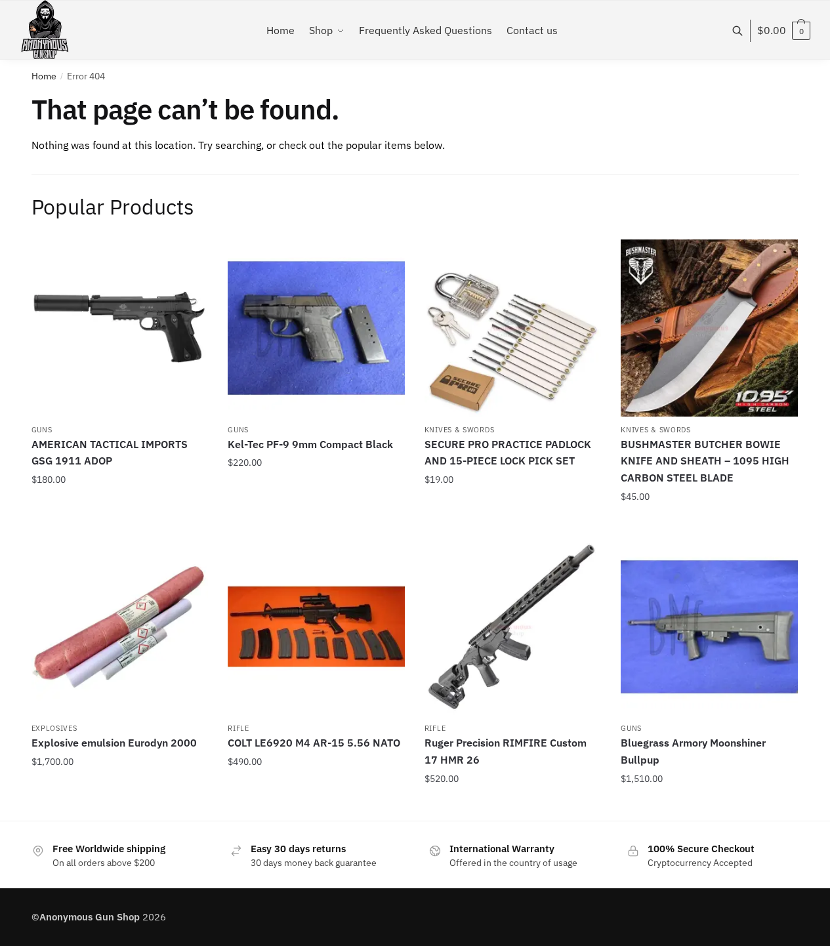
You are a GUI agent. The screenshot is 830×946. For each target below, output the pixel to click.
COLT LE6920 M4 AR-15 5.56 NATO (314, 742)
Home (43, 76)
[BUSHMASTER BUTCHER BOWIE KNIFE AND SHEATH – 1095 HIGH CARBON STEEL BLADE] (709, 328)
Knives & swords (460, 429)
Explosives (54, 728)
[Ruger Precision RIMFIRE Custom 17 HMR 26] (513, 627)
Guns (41, 429)
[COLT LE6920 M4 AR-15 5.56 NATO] (316, 627)
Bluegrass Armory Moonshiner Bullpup (693, 751)
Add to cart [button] (119, 523)
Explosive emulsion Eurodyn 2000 (114, 742)
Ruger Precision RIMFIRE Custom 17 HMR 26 (506, 751)
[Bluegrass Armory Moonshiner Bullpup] (709, 627)
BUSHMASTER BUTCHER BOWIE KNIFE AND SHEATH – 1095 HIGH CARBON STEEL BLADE (705, 461)
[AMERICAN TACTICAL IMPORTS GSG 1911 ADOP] (120, 328)
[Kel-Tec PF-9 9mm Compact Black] (316, 328)
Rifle (238, 728)
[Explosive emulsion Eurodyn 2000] (120, 627)
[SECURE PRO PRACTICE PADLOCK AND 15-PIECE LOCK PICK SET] (513, 328)
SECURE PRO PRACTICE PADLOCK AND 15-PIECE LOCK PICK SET (508, 453)
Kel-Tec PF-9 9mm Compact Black (310, 444)
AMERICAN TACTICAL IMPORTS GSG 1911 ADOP (109, 453)
